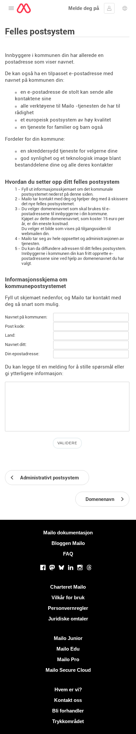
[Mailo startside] (24, 8)
